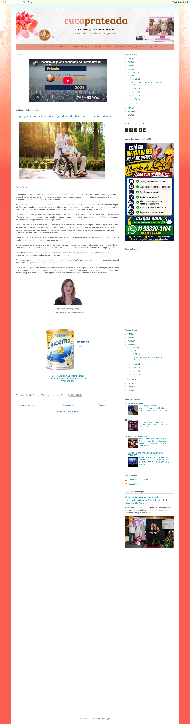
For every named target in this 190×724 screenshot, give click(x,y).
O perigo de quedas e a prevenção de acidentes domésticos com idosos (63, 116)
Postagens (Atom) (71, 411)
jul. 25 (135, 92)
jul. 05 (135, 96)
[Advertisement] (48, 422)
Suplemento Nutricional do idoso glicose (68, 378)
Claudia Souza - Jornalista (138, 480)
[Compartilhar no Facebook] (77, 395)
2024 (130, 66)
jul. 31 (135, 79)
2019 (130, 115)
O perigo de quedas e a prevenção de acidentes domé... (147, 83)
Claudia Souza (133, 484)
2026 (130, 59)
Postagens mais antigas (108, 405)
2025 (130, 62)
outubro (133, 72)
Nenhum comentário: (56, 395)
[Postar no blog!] (72, 395)
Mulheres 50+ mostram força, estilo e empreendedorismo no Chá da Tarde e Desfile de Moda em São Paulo (148, 500)
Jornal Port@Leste (136, 403)
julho (132, 76)
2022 (130, 69)
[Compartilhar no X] (75, 395)
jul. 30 (135, 89)
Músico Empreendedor (137, 436)
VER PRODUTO (68, 381)
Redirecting (133, 420)
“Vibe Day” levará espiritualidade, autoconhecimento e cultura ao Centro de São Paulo (153, 424)
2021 (130, 108)
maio (132, 104)
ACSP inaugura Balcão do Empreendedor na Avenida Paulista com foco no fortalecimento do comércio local (154, 408)
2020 (130, 111)
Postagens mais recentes (28, 405)
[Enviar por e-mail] (69, 395)
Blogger (107, 718)
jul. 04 (135, 99)
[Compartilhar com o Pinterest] (80, 395)
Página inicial (68, 405)
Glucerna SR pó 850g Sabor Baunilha (68, 376)
